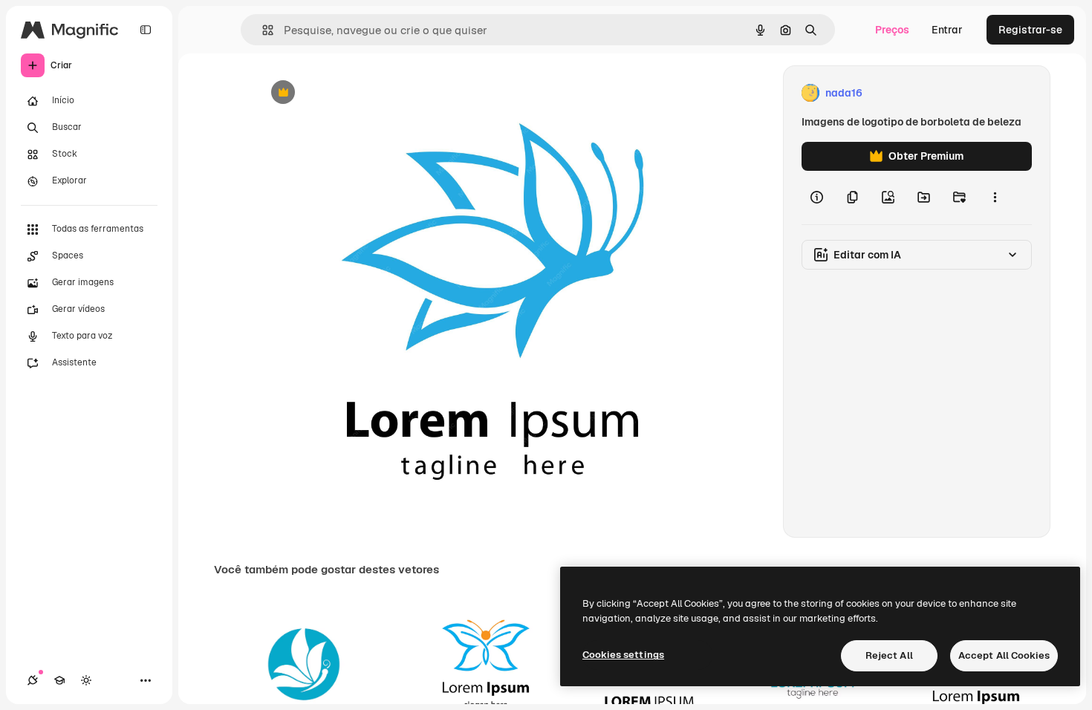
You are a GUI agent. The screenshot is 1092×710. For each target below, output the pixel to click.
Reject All (889, 655)
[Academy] (59, 680)
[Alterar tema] (86, 680)
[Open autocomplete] (261, 30)
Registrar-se (1030, 29)
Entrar (947, 29)
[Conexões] (33, 680)
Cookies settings (623, 654)
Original (351, 93)
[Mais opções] (995, 197)
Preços (892, 29)
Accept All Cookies (1004, 655)
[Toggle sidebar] (145, 30)
